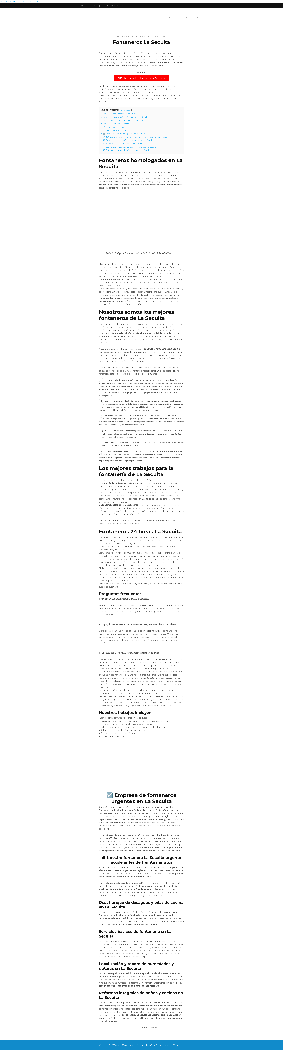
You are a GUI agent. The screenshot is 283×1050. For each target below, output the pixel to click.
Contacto (199, 18)
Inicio (171, 18)
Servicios (183, 18)
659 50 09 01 (83, 5)
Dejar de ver (126, 110)
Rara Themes (156, 1045)
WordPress (178, 1045)
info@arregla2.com (115, 5)
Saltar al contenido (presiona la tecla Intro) (19, 1)
